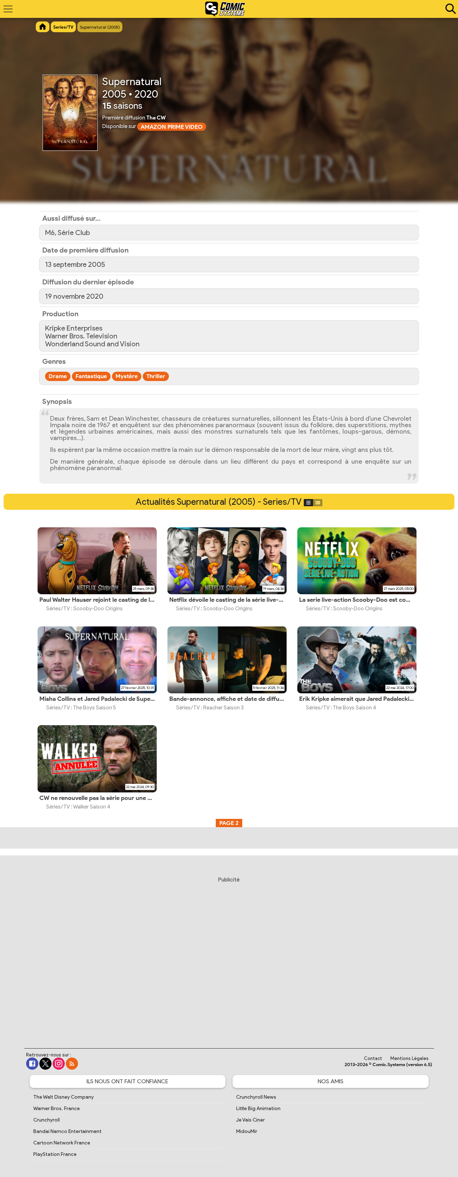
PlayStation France (55, 1154)
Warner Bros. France (56, 1108)
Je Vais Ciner (250, 1120)
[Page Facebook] (32, 1064)
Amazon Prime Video (172, 126)
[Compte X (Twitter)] (45, 1064)
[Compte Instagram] (59, 1064)
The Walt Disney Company (63, 1097)
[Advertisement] (229, 955)
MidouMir (246, 1131)
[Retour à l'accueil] (225, 9)
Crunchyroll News (256, 1097)
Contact (373, 1058)
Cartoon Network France (61, 1143)
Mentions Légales (409, 1058)
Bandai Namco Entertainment (67, 1131)
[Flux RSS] (72, 1064)
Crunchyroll (46, 1120)
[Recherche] (449, 9)
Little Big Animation (258, 1108)
